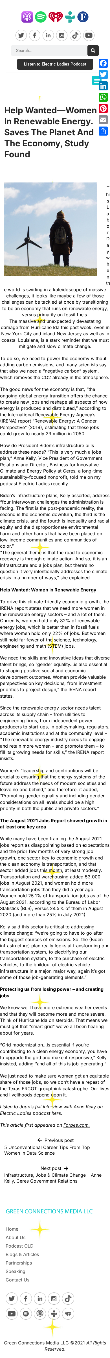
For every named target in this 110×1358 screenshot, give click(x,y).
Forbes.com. (76, 1125)
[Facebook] (103, 63)
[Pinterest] (103, 108)
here (56, 1113)
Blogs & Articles (22, 1254)
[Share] (103, 131)
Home (12, 1229)
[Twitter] (103, 74)
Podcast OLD (20, 1246)
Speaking (15, 1271)
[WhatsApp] (103, 97)
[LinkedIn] (103, 86)
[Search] (93, 50)
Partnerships (19, 1263)
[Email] (103, 119)
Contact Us (17, 1280)
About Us (15, 1237)
